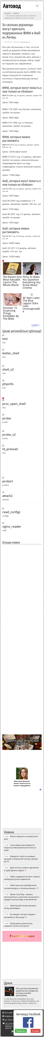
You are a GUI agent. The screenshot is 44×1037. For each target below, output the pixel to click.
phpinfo (8, 383)
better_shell (10, 353)
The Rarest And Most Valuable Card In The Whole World (12, 281)
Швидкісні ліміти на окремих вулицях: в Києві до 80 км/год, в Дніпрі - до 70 (21, 858)
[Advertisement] (22, 639)
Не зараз (35, 1031)
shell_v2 (8, 369)
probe (6, 418)
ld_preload (10, 449)
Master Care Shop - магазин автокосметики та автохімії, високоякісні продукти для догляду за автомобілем (21, 897)
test (5, 338)
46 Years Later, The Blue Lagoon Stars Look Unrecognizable (31, 304)
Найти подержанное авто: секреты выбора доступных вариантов (22, 877)
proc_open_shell (14, 403)
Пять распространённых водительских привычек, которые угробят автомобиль (27, 992)
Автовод (12, 6)
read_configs (11, 511)
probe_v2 (9, 434)
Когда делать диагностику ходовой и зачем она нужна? (18, 924)
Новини (16, 13)
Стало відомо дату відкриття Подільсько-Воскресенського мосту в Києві (20, 847)
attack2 (7, 495)
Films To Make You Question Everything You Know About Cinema (31, 282)
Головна (7, 13)
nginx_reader (11, 526)
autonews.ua (25, 42)
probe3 (7, 481)
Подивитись (20, 1031)
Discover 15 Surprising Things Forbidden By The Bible (11, 313)
